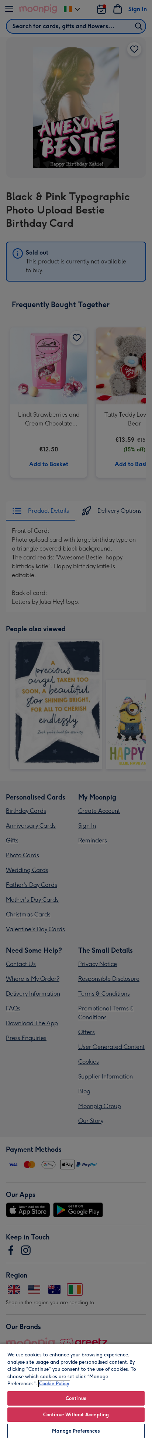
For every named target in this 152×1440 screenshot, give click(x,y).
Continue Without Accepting (76, 1414)
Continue (76, 1398)
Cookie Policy (54, 1383)
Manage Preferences (76, 1431)
